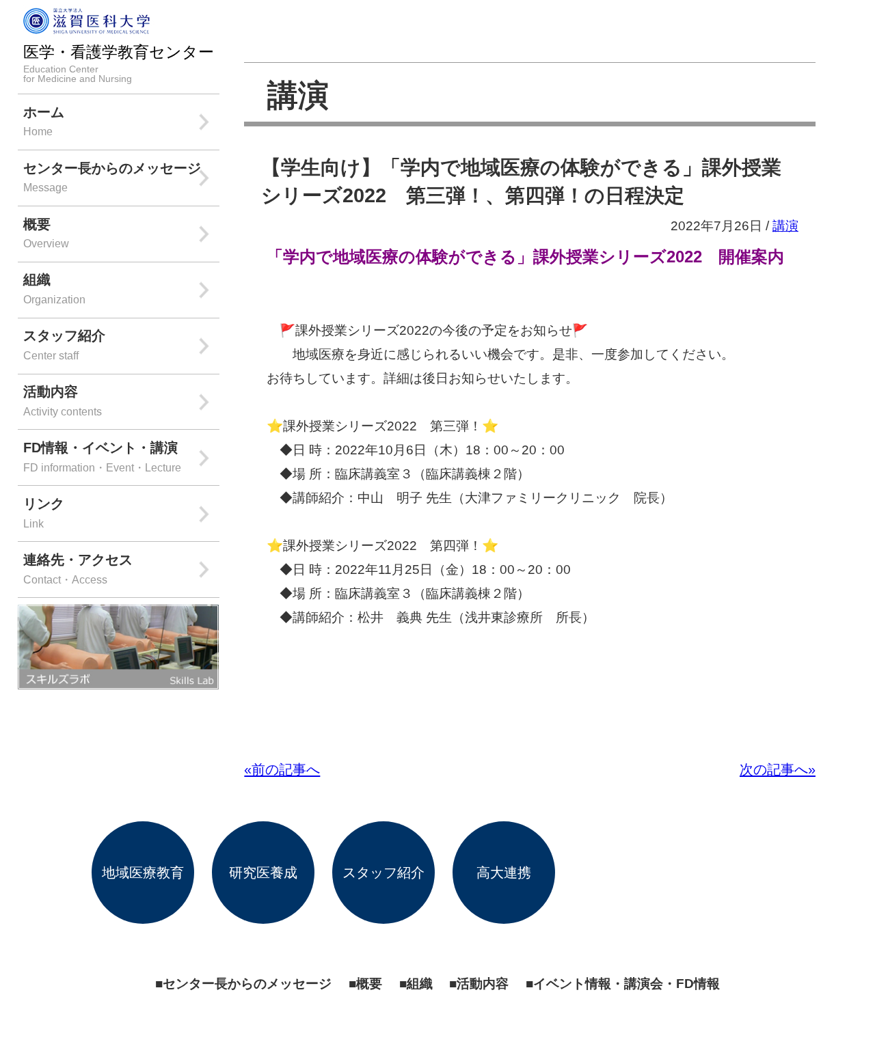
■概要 (365, 983)
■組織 (416, 983)
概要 (46, 233)
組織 (54, 288)
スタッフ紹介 (64, 344)
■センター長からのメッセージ (243, 983)
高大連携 (503, 872)
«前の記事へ (282, 769)
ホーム (43, 121)
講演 (298, 95)
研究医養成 (263, 872)
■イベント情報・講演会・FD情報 (623, 983)
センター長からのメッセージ (112, 177)
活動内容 (62, 400)
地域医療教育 (143, 872)
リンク (43, 512)
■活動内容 (479, 983)
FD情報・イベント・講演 (102, 456)
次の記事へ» (778, 769)
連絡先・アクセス (78, 568)
